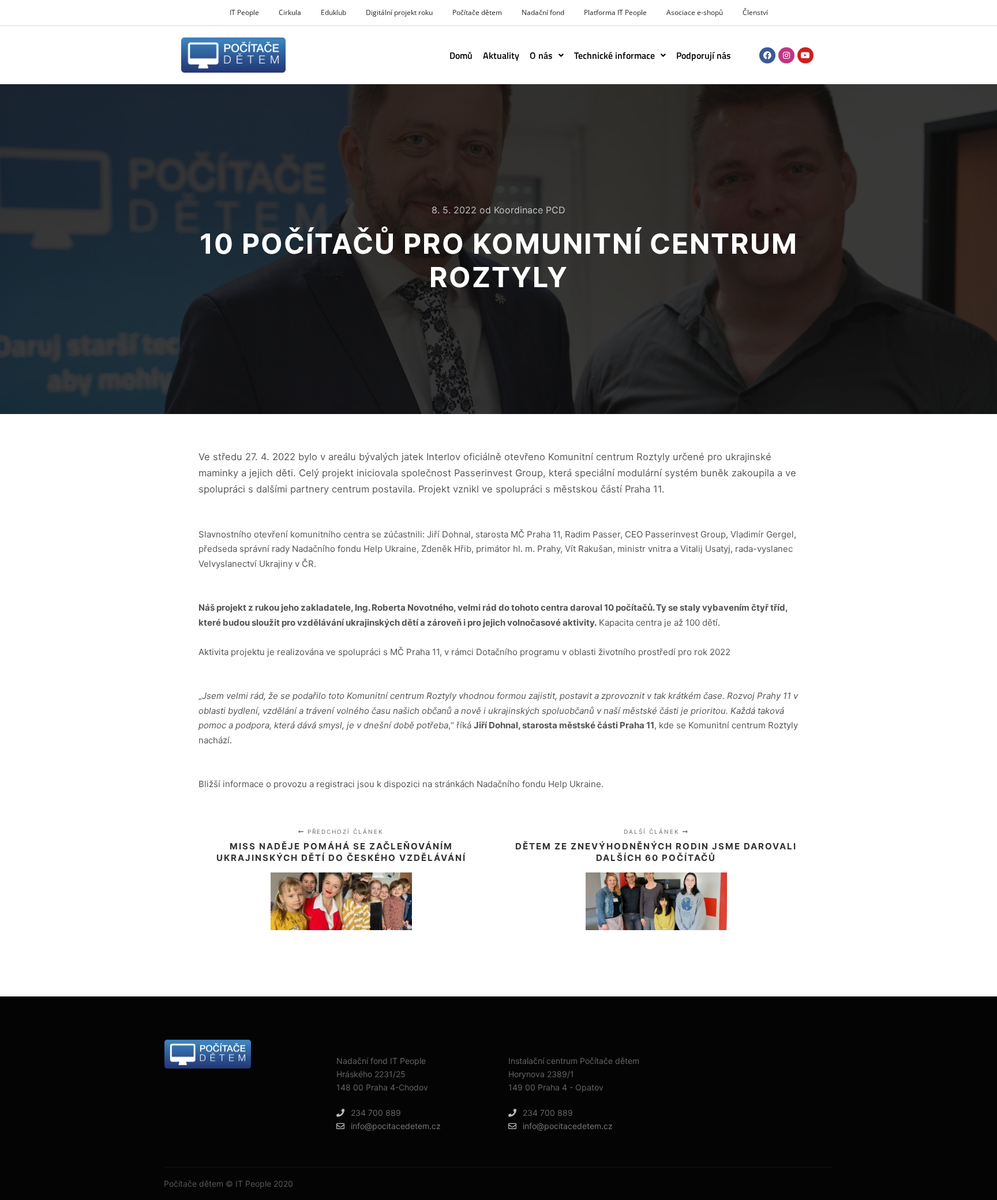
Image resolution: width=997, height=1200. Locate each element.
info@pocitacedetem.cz (396, 1126)
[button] (546, 55)
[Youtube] (805, 55)
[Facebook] (767, 55)
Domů (461, 55)
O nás (541, 55)
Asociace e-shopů (694, 12)
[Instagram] (786, 55)
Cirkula (290, 12)
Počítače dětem (477, 12)
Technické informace (614, 55)
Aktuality (501, 55)
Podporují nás (703, 55)
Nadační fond (543, 12)
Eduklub (333, 12)
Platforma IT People (615, 12)
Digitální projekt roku (399, 12)
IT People (244, 12)
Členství (755, 12)
